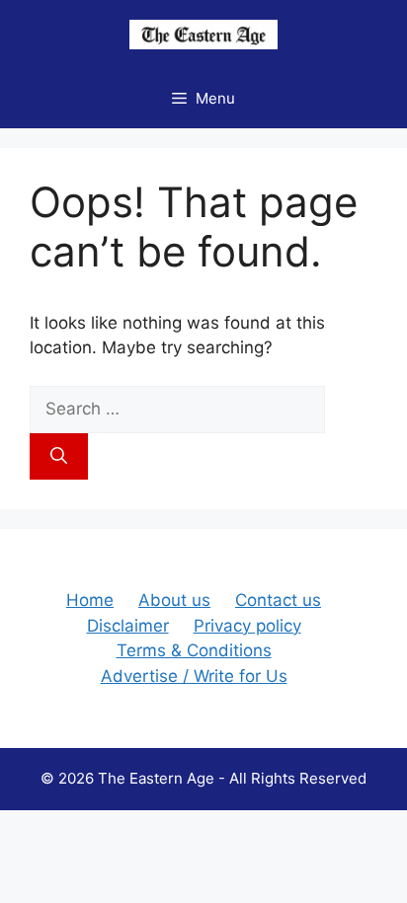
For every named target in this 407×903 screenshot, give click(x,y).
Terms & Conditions (194, 650)
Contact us (278, 600)
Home (90, 600)
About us (174, 600)
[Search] (59, 457)
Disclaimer (128, 626)
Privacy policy (247, 626)
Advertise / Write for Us (194, 676)
